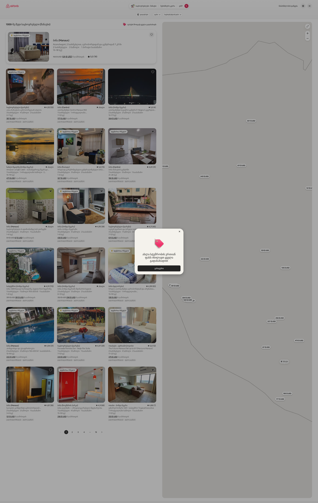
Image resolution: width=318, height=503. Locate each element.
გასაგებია (159, 268)
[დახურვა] (179, 231)
